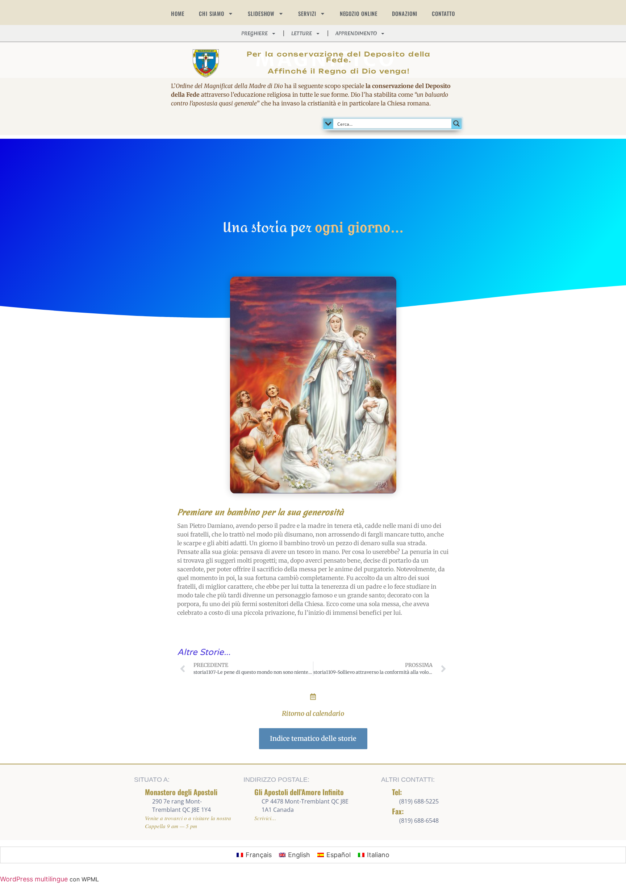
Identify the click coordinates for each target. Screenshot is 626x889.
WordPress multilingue (34, 879)
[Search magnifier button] (456, 123)
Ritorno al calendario (313, 713)
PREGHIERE (254, 33)
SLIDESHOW (261, 13)
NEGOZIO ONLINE (359, 13)
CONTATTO (443, 13)
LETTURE (301, 33)
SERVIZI (307, 13)
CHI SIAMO (211, 13)
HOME (177, 13)
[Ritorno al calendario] (313, 696)
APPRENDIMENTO (356, 33)
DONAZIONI (404, 13)
